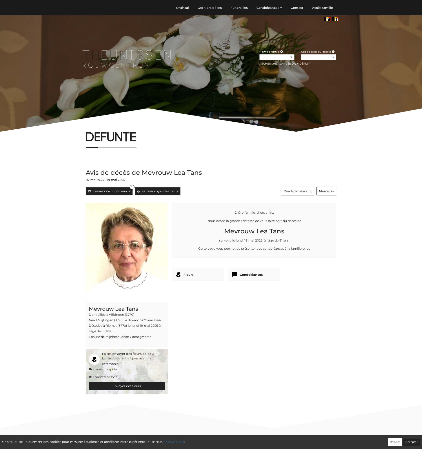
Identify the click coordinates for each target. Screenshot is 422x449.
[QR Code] (115, 126)
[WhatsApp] (108, 126)
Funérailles (239, 8)
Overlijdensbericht (298, 191)
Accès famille (322, 8)
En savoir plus (174, 442)
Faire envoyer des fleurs (159, 191)
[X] (93, 126)
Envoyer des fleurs (127, 386)
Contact (297, 8)
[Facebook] (85, 126)
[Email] (100, 126)
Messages (326, 191)
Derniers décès (210, 8)
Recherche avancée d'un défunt (285, 63)
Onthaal (182, 8)
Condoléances (267, 8)
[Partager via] (122, 126)
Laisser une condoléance (112, 190)
